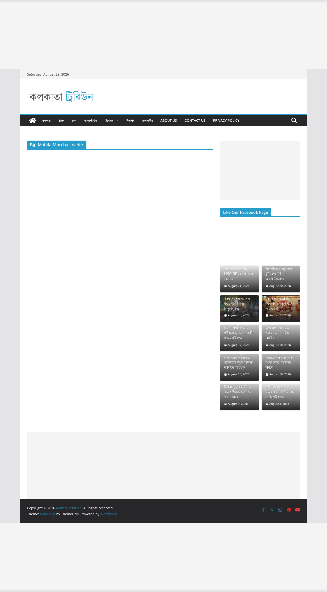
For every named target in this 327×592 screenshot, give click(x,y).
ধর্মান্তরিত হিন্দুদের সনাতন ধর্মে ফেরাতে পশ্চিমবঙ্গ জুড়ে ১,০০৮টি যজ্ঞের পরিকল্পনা (238, 330)
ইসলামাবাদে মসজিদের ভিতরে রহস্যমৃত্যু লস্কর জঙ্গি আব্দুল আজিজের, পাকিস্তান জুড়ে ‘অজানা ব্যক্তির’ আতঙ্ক (238, 357)
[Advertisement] (143, 35)
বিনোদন (109, 120)
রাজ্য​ (61, 120)
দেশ (74, 120)
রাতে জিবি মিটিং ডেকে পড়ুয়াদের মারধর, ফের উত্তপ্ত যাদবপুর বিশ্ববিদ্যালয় (237, 301)
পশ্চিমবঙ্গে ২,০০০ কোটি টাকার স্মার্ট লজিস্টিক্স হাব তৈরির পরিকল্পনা (279, 391)
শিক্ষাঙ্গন (130, 120)
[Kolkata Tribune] (33, 120)
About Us (168, 120)
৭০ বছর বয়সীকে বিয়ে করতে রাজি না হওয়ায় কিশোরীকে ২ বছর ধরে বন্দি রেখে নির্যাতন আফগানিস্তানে (278, 269)
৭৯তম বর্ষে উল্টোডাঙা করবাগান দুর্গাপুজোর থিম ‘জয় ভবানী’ (279, 303)
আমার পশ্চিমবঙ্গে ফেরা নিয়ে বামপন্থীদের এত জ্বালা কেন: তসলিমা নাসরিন (278, 330)
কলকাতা (46, 120)
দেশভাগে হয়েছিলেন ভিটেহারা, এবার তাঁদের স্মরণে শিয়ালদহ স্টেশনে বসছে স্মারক (238, 389)
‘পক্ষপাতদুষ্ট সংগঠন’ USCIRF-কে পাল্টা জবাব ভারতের (239, 274)
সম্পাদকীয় (147, 120)
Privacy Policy (226, 120)
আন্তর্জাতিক (90, 120)
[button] (115, 120)
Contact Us (195, 120)
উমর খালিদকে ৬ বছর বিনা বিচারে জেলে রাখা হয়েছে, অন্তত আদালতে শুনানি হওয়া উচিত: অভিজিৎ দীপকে (280, 357)
